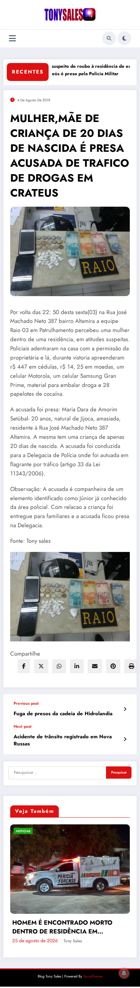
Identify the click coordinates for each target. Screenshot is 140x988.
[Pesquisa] (109, 38)
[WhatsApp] (59, 666)
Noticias (64, 831)
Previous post (26, 703)
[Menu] (12, 38)
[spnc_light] (124, 38)
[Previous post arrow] (124, 709)
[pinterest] (113, 666)
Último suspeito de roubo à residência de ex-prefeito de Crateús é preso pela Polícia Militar (79, 70)
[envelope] (95, 666)
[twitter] (41, 666)
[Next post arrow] (124, 739)
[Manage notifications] (124, 973)
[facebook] (24, 666)
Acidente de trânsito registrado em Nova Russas (63, 740)
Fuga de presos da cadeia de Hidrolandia (63, 713)
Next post (23, 726)
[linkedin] (77, 666)
